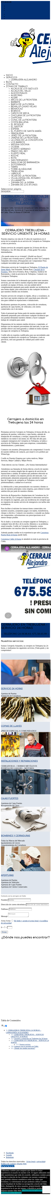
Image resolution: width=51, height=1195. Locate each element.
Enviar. (4, 932)
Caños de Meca (20, 113)
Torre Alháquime (21, 169)
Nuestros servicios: (25, 1044)
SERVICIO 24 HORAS (12, 689)
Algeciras (16, 95)
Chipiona (16, 118)
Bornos (15, 111)
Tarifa (14, 167)
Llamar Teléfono (7, 225)
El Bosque (17, 124)
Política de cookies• (9, 1164)
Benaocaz (17, 109)
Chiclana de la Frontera (26, 115)
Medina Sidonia (20, 144)
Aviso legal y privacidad (35, 1161)
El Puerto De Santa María (26, 131)
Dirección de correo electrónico (13, 904)
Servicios (11, 77)
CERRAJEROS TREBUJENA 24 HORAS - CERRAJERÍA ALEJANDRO (25, 200)
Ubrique (16, 174)
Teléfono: (4, 909)
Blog (9, 82)
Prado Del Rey (19, 151)
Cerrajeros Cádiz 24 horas (11, 539)
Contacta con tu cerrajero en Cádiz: (26, 1046)
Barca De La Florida (22, 104)
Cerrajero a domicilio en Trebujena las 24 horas (30, 1038)
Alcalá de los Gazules (24, 89)
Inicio (9, 75)
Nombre (4, 900)
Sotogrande (18, 165)
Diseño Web (21, 1164)
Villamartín (18, 180)
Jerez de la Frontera (23, 136)
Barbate (15, 102)
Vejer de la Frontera (23, 176)
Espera (15, 129)
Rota (13, 158)
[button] (1, 1168)
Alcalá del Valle (21, 91)
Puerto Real (18, 153)
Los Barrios (18, 142)
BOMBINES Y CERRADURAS (15, 836)
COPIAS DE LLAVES (11, 726)
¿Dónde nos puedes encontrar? (24, 1048)
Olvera (15, 147)
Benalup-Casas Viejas (24, 106)
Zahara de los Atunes (24, 185)
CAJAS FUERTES (9, 798)
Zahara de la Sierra (22, 182)
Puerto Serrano (20, 149)
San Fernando (19, 160)
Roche (15, 156)
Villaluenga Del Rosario (26, 178)
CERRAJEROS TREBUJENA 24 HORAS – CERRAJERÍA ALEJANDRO (23, 1031)
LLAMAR (16, 636)
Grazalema (17, 133)
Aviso (3, 921)
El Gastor (17, 127)
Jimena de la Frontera (24, 138)
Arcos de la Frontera (24, 100)
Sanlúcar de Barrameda (25, 162)
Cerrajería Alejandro (24, 80)
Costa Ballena (19, 122)
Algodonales (19, 93)
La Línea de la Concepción (27, 140)
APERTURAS (7, 875)
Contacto (12, 84)
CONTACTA (6, 636)
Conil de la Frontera (24, 120)
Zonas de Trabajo (17, 86)
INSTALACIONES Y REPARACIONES (19, 761)
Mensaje (4, 916)
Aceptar (25, 1191)
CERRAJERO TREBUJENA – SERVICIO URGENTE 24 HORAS (27, 1035)
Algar (14, 98)
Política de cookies (14, 1193)
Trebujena (17, 171)
